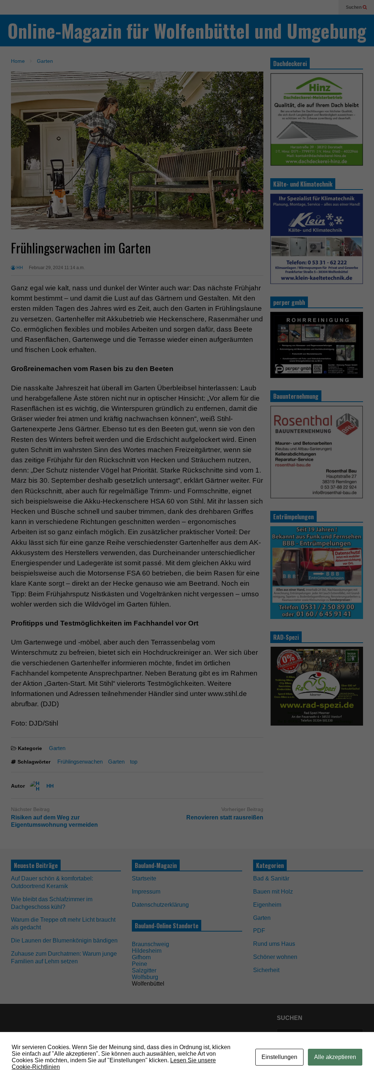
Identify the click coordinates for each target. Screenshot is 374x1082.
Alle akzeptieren (335, 1057)
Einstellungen (279, 1057)
